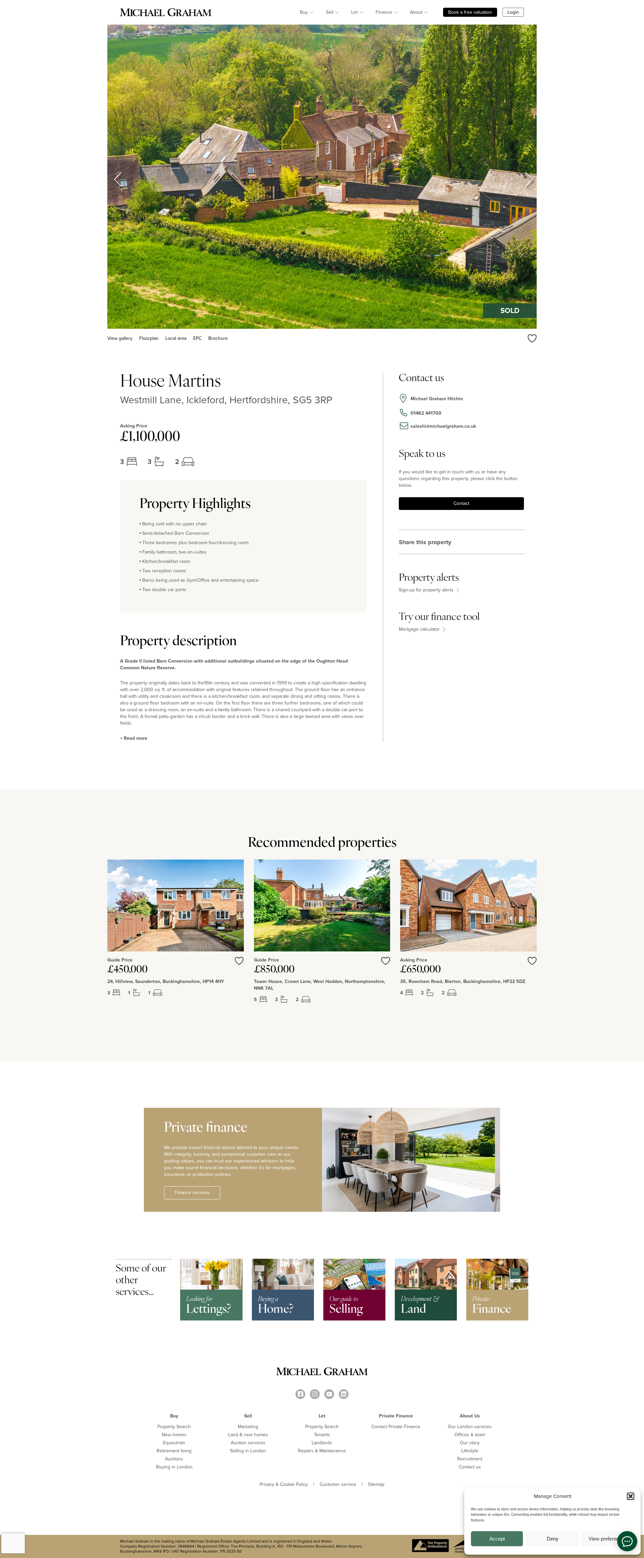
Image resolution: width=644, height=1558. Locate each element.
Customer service (338, 1484)
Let (354, 12)
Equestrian (174, 1442)
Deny (552, 1539)
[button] (630, 1496)
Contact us (470, 1466)
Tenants (322, 1434)
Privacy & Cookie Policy (284, 1484)
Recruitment (469, 1458)
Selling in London (248, 1450)
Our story (470, 1442)
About (416, 12)
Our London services (470, 1426)
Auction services (248, 1442)
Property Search (174, 1426)
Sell (329, 12)
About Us (470, 1415)
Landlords (322, 1442)
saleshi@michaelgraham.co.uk (443, 426)
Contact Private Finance (395, 1426)
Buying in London (174, 1466)
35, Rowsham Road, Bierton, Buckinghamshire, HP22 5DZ (462, 981)
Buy (304, 12)
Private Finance (396, 1415)
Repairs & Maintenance (322, 1450)
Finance (384, 12)
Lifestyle (469, 1450)
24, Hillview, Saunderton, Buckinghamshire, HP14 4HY (165, 981)
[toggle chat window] (627, 1541)
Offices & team (469, 1434)
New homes (174, 1434)
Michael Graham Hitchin (437, 398)
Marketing (248, 1426)
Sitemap (376, 1484)
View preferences (608, 1539)
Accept (497, 1539)
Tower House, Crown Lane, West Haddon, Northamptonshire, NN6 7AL (319, 985)
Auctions (174, 1458)
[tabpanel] (175, 937)
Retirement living (174, 1450)
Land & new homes (248, 1434)
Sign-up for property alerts (427, 590)
